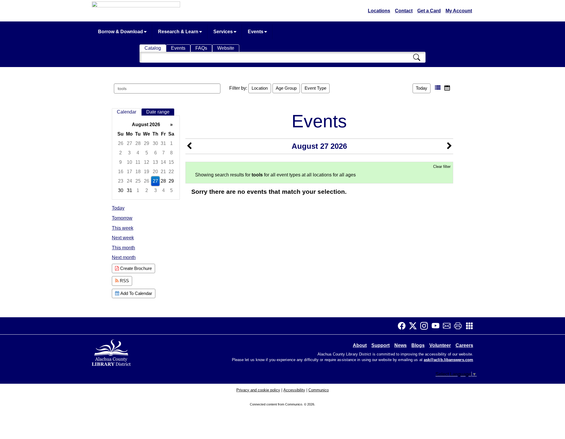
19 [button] (146, 171)
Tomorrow (122, 218)
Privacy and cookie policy (258, 390)
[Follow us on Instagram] (425, 326)
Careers (464, 345)
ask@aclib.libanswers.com (448, 360)
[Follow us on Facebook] (403, 326)
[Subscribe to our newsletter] (448, 326)
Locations (379, 10)
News (400, 345)
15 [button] (171, 162)
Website (225, 48)
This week (122, 228)
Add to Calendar (135, 293)
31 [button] (163, 143)
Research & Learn (179, 31)
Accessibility (294, 390)
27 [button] (129, 143)
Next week (123, 237)
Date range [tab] (158, 111)
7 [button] (163, 152)
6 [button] (155, 152)
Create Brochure (135, 268)
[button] (438, 88)
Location (260, 88)
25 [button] (138, 180)
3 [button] (129, 152)
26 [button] (120, 143)
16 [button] (120, 171)
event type (315, 88)
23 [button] (120, 180)
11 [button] (137, 162)
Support (380, 345)
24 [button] (129, 180)
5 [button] (146, 152)
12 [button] (146, 162)
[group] (146, 157)
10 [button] (129, 162)
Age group (286, 88)
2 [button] (120, 152)
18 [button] (138, 171)
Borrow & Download (121, 31)
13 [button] (155, 162)
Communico (318, 390)
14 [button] (163, 162)
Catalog (152, 48)
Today (421, 88)
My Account (459, 10)
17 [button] (129, 171)
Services (223, 31)
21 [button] (163, 171)
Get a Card (429, 10)
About (360, 345)
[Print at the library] (459, 326)
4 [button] (138, 152)
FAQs (201, 48)
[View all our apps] (471, 326)
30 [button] (155, 143)
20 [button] (155, 171)
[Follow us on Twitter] (414, 326)
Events (256, 31)
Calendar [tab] (126, 111)
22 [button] (171, 171)
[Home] (112, 351)
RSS (124, 280)
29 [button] (146, 143)
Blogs (418, 345)
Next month (124, 257)
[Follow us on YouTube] (437, 326)
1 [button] (171, 143)
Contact (404, 10)
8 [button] (171, 152)
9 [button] (120, 162)
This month (123, 247)
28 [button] (138, 143)
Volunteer (440, 345)
